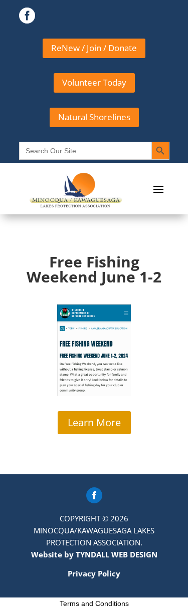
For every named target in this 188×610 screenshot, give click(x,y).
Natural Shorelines (94, 117)
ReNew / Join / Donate (94, 48)
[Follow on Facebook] (94, 495)
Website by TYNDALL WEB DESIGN (94, 554)
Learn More (94, 422)
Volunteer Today (94, 82)
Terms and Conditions (94, 603)
